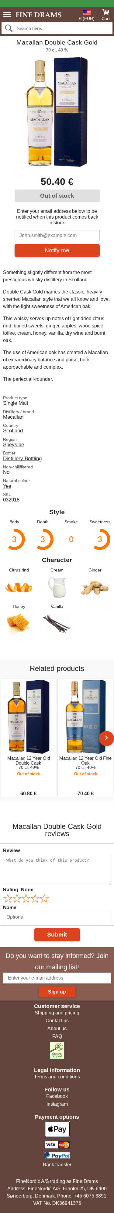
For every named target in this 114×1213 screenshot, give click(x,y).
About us (57, 1028)
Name (9, 907)
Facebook (57, 1096)
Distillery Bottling (22, 458)
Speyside (13, 444)
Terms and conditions (57, 1076)
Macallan (13, 417)
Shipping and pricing (57, 1012)
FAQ (57, 1036)
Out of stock (57, 196)
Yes (7, 486)
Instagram (57, 1104)
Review (11, 850)
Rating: (18, 889)
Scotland (13, 430)
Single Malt (15, 403)
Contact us (57, 1020)
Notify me (57, 250)
